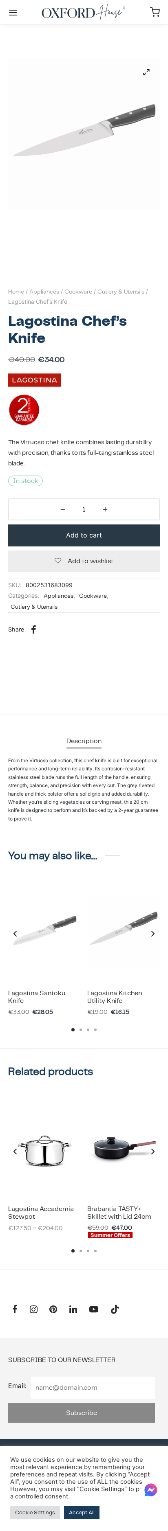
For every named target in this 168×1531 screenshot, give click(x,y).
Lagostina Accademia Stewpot (41, 1212)
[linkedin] (73, 1310)
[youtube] (93, 1310)
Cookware (78, 291)
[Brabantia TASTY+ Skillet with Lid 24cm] (123, 1147)
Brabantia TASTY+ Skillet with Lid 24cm (119, 1212)
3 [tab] (88, 1030)
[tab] (84, 740)
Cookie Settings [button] (35, 1512)
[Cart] (155, 12)
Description (84, 741)
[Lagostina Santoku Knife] (44, 932)
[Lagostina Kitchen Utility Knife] (123, 932)
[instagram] (34, 1310)
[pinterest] (54, 1310)
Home (16, 291)
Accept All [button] (82, 1512)
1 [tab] (73, 1029)
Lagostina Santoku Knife (36, 997)
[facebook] (15, 1310)
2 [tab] (81, 1030)
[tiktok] (115, 1310)
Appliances (44, 291)
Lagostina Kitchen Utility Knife (114, 997)
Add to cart (84, 535)
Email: (17, 1386)
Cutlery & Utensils (120, 291)
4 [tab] (95, 1030)
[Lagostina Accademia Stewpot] (44, 1147)
